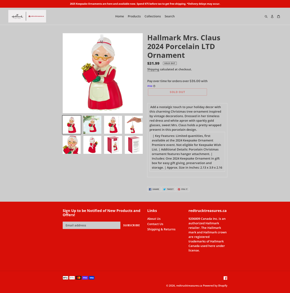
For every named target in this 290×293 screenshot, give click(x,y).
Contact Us (155, 224)
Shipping (153, 69)
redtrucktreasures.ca (189, 285)
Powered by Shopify (215, 285)
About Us (154, 219)
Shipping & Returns (161, 229)
